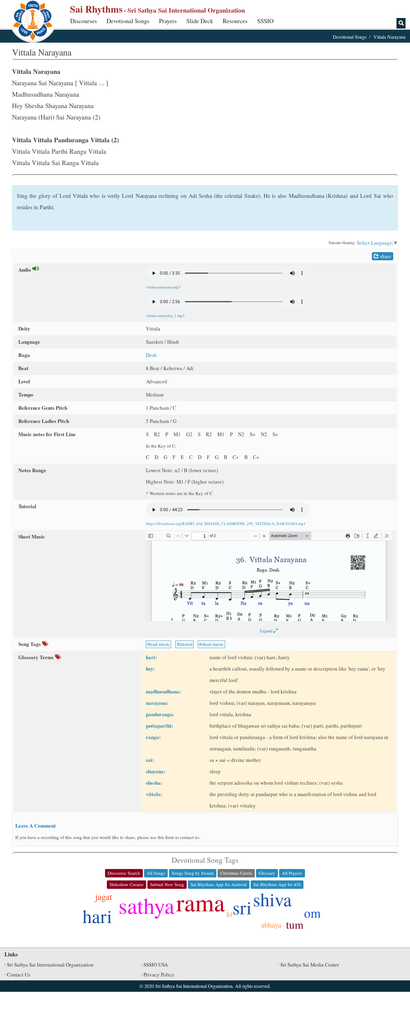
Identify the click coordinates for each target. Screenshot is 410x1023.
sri (242, 907)
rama (200, 902)
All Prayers (292, 873)
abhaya (271, 925)
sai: (150, 760)
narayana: (157, 703)
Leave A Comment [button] (35, 825)
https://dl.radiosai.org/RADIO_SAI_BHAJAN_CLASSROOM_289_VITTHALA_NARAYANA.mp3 (226, 523)
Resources (235, 21)
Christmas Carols (236, 873)
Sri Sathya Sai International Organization (50, 964)
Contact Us (18, 974)
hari (97, 916)
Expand (266, 631)
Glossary (267, 873)
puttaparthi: (159, 725)
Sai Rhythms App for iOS (277, 884)
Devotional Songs (128, 21)
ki (229, 914)
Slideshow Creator (126, 884)
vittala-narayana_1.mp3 (165, 315)
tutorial (185, 644)
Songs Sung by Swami (193, 873)
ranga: (153, 737)
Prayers (168, 21)
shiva (272, 899)
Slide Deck (199, 21)
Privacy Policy (158, 974)
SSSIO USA (155, 964)
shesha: (154, 782)
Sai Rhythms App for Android (219, 884)
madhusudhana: (163, 691)
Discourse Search (124, 873)
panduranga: (160, 714)
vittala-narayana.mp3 (163, 287)
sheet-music (212, 644)
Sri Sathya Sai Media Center (309, 964)
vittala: (154, 794)
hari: (151, 657)
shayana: (155, 771)
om (312, 912)
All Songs (156, 873)
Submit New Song (167, 884)
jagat (103, 896)
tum (294, 924)
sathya (146, 905)
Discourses (83, 21)
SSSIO (265, 21)
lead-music (159, 644)
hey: (150, 668)
